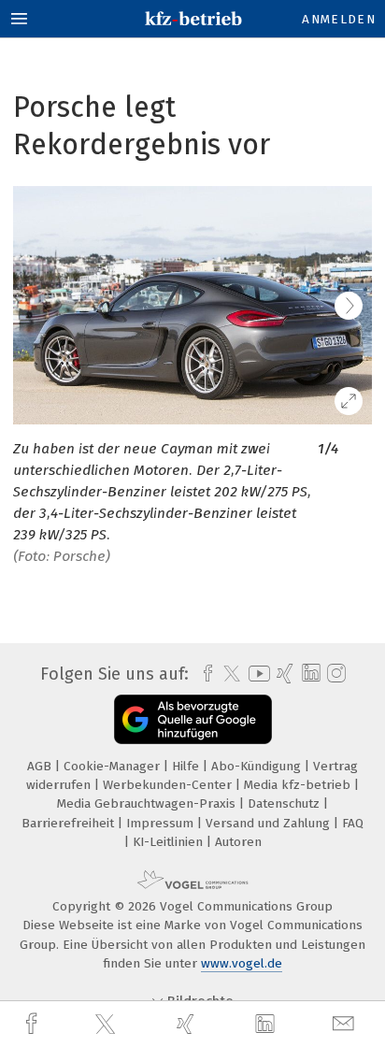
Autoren (238, 842)
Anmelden (339, 19)
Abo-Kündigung (258, 766)
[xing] (188, 1024)
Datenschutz (285, 803)
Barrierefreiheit (69, 823)
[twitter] (107, 1024)
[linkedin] (267, 1024)
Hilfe (187, 766)
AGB (41, 766)
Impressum (161, 823)
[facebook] (33, 1024)
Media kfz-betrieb (299, 785)
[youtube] (256, 673)
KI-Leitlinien (170, 842)
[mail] (346, 1024)
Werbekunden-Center (169, 785)
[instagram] (334, 674)
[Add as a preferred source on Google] (193, 719)
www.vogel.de (241, 963)
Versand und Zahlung (270, 823)
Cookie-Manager (114, 766)
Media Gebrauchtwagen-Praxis (148, 803)
